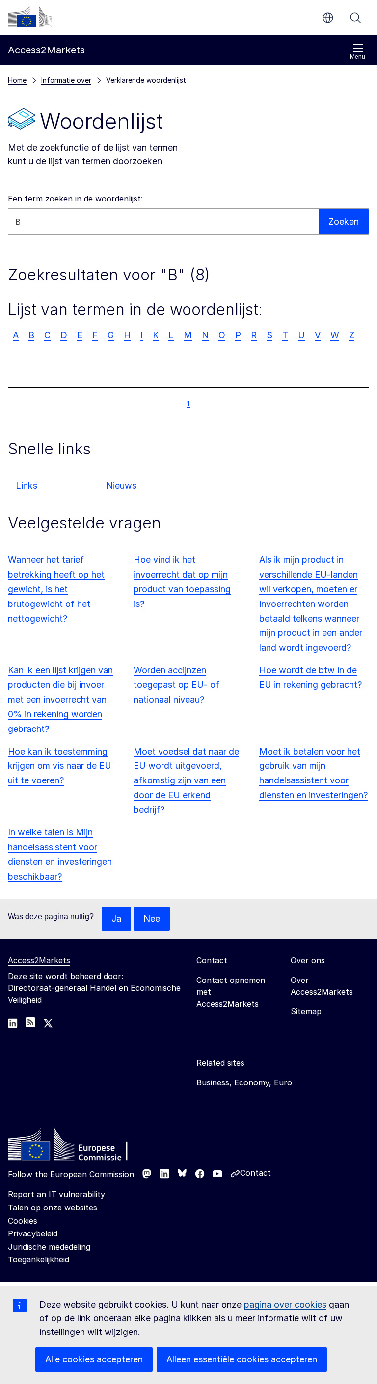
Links (26, 485)
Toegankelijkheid (38, 1259)
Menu (357, 56)
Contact (255, 1173)
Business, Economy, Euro (244, 1082)
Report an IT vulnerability (56, 1194)
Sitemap (306, 1011)
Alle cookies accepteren (94, 1359)
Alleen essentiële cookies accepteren (241, 1359)
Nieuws (121, 485)
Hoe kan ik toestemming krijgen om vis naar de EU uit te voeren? (59, 766)
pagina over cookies (285, 1304)
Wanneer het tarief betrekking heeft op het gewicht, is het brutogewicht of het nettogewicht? (56, 589)
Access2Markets (39, 960)
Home (17, 80)
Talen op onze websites (52, 1207)
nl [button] (328, 17)
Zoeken (355, 17)
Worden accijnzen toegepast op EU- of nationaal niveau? (176, 685)
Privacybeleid (32, 1233)
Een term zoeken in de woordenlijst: (75, 198)
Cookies (22, 1221)
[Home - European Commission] (79, 1147)
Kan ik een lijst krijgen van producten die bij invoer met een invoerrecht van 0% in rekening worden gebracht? (60, 699)
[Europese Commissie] (30, 16)
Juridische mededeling (49, 1247)
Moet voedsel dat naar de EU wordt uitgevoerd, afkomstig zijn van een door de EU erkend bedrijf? (186, 780)
